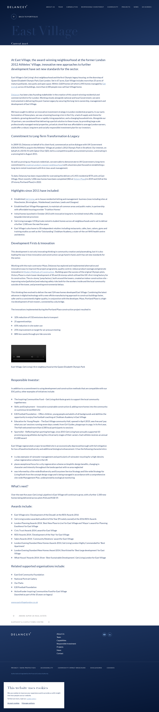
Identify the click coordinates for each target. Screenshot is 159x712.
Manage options (28, 703)
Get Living (29, 199)
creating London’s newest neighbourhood (44, 165)
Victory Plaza (79, 179)
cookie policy (31, 699)
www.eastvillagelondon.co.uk (24, 602)
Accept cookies (13, 703)
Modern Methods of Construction (39, 272)
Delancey (15, 94)
